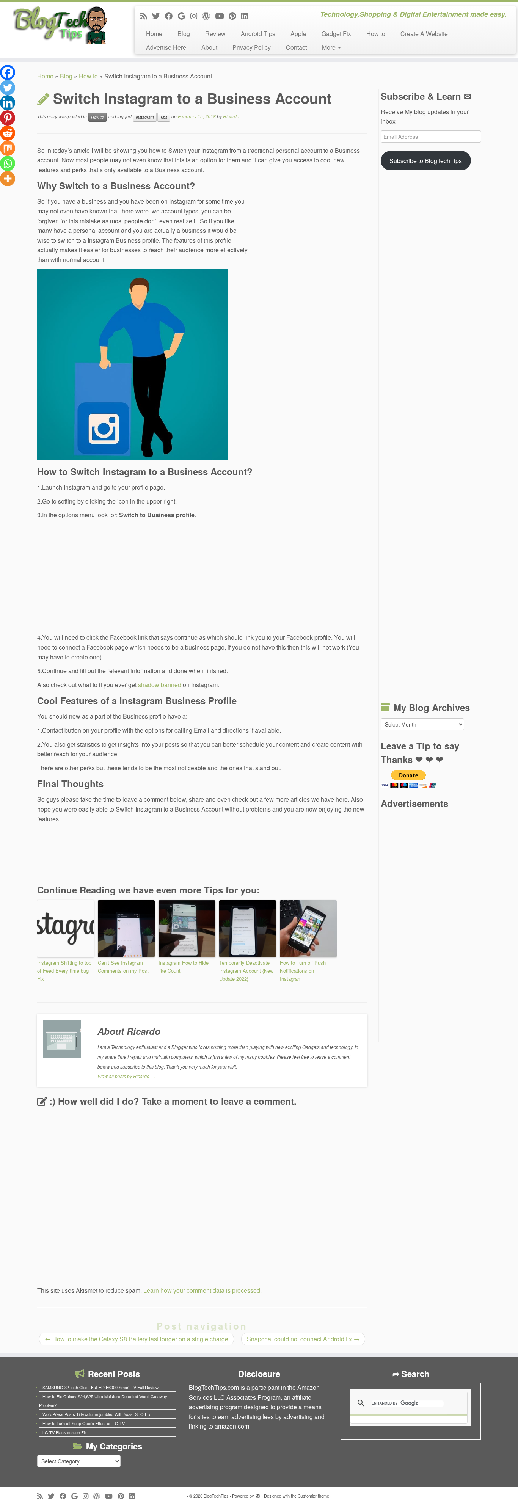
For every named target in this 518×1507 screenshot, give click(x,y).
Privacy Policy (251, 47)
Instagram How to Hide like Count (184, 966)
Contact (296, 47)
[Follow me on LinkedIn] (247, 15)
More (329, 47)
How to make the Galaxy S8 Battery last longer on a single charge (136, 1338)
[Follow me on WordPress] (208, 15)
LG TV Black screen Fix (64, 1432)
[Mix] (7, 148)
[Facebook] (7, 72)
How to (375, 33)
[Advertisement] (310, 229)
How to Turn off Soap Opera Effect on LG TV (83, 1423)
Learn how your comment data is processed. (202, 1290)
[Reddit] (7, 133)
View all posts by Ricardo (126, 1076)
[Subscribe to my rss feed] (146, 15)
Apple (298, 33)
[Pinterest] (7, 118)
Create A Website (424, 33)
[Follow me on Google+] (184, 15)
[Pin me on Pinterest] (235, 15)
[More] (7, 178)
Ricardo (231, 116)
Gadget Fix (336, 33)
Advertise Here (166, 47)
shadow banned (159, 684)
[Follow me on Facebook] (171, 15)
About (209, 47)
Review (215, 33)
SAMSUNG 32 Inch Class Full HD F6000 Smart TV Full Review (100, 1387)
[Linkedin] (7, 102)
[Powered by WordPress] (258, 1494)
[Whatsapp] (7, 163)
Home (154, 33)
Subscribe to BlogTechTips (425, 160)
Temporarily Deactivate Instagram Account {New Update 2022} (246, 970)
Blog (183, 33)
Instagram (145, 117)
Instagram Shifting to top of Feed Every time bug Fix (64, 970)
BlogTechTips (216, 1496)
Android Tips (258, 33)
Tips (163, 117)
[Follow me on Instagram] (196, 15)
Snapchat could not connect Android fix (303, 1338)
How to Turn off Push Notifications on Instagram (303, 970)
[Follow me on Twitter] (158, 15)
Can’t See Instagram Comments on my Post (123, 966)
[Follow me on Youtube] (222, 15)
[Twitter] (7, 87)
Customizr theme (313, 1496)
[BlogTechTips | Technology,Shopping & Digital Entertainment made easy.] (59, 25)
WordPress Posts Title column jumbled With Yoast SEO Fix (96, 1414)
